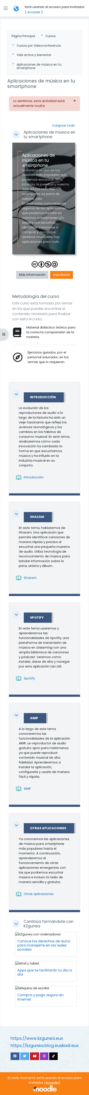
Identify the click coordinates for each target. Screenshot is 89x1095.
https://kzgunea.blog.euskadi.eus (45, 1046)
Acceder (33, 12)
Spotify (37, 618)
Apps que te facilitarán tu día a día (44, 972)
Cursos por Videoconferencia (39, 45)
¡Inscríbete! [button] (61, 275)
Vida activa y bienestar (34, 55)
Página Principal (23, 36)
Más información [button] (32, 275)
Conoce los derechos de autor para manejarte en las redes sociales (43, 945)
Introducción (43, 397)
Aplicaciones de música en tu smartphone (39, 66)
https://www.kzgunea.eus (37, 1038)
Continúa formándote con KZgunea (48, 923)
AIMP (34, 718)
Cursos (50, 36)
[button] (16, 9)
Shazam (37, 517)
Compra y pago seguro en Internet (40, 997)
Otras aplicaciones (48, 828)
